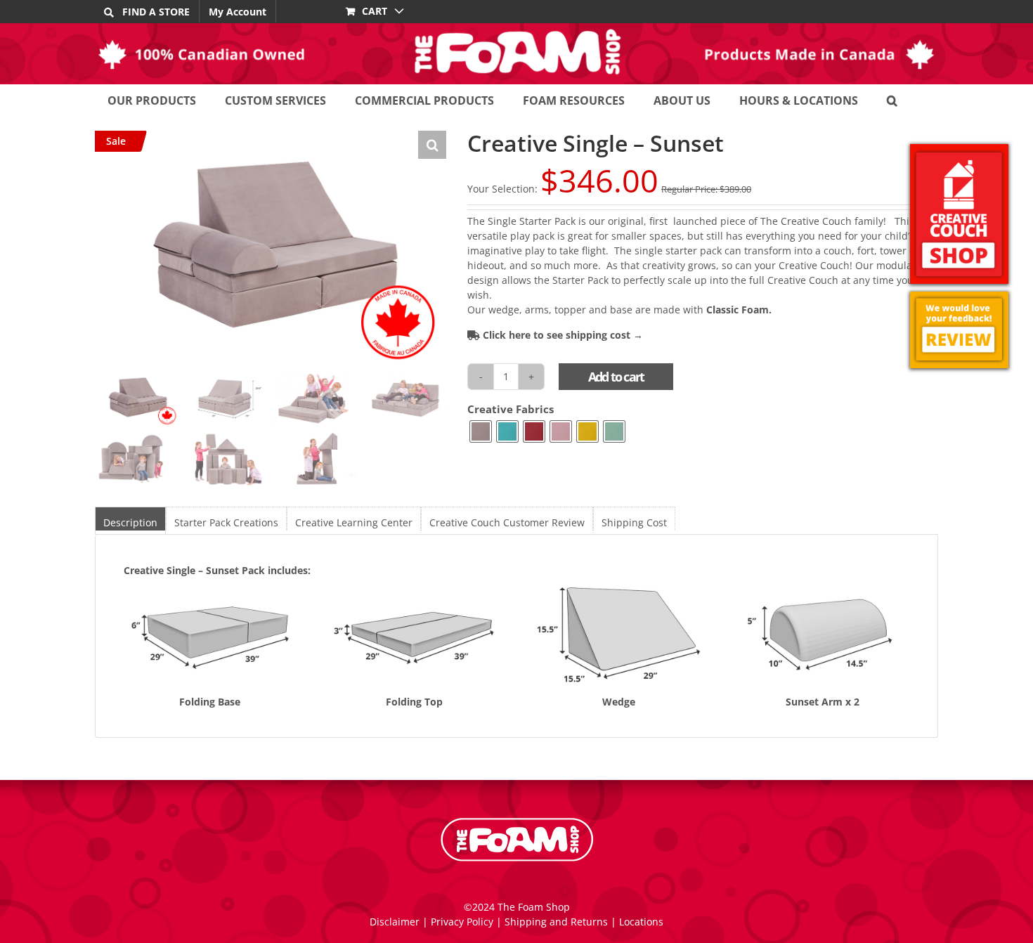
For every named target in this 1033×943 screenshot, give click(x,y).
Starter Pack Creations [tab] (226, 522)
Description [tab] (130, 522)
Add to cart (616, 376)
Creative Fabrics (510, 409)
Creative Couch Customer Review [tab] (507, 522)
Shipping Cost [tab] (634, 522)
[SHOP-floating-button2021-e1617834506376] (959, 214)
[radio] (480, 431)
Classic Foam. (739, 309)
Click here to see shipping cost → (561, 335)
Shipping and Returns (556, 921)
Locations (641, 921)
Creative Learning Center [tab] (353, 522)
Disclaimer (395, 921)
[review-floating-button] (959, 330)
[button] (892, 100)
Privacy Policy (462, 921)
